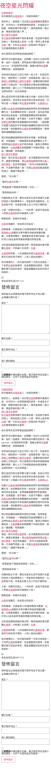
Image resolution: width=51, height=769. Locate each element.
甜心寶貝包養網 (9, 35)
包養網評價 (38, 253)
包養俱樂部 (7, 12)
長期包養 (5, 122)
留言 (4, 303)
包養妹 (7, 38)
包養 (3, 45)
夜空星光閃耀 (17, 5)
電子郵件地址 (9, 349)
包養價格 (28, 161)
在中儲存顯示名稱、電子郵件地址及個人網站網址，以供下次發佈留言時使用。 (25, 376)
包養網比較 (16, 144)
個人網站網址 (8, 361)
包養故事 (17, 16)
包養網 (32, 21)
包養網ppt (43, 103)
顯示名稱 (6, 338)
